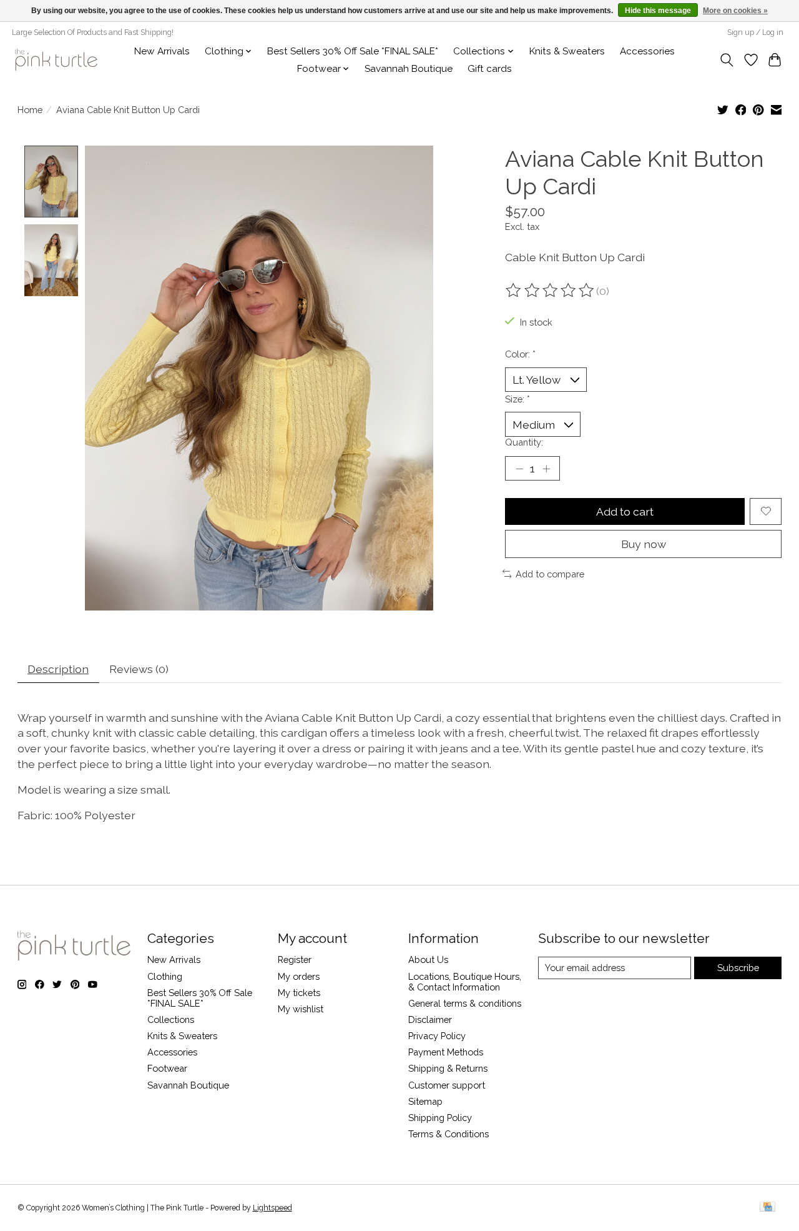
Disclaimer (430, 1019)
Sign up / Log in (755, 32)
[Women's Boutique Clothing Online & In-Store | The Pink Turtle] (56, 60)
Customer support (446, 1085)
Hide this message (658, 10)
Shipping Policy (440, 1117)
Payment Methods (445, 1052)
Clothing (164, 976)
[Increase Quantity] (546, 468)
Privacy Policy (437, 1035)
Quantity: (524, 442)
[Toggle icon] (726, 60)
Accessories (647, 51)
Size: (517, 399)
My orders (299, 976)
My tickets (299, 992)
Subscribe (738, 967)
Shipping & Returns (448, 1068)
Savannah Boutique (409, 68)
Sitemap (425, 1101)
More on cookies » (735, 10)
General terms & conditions (464, 1003)
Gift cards (490, 68)
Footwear (167, 1068)
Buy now (643, 544)
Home (29, 109)
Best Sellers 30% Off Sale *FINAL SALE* (352, 51)
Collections (170, 1019)
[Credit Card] (767, 1208)
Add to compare (550, 574)
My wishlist (300, 1009)
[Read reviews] (550, 290)
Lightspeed (272, 1208)
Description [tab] (58, 668)
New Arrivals (162, 51)
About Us (428, 959)
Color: (520, 354)
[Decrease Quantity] (519, 468)
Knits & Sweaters (567, 51)
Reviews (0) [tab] (139, 668)
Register (294, 959)
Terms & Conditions (448, 1134)
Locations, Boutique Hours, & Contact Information (464, 981)
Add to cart (625, 511)
